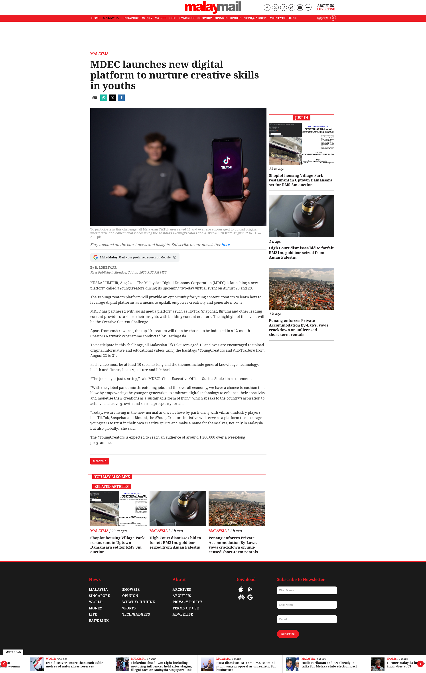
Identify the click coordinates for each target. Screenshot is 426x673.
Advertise (325, 9)
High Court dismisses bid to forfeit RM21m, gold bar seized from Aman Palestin (175, 542)
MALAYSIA (111, 18)
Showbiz (131, 590)
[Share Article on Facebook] (121, 100)
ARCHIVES (182, 590)
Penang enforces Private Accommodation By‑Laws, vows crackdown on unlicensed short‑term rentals (233, 545)
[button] (174, 257)
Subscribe (288, 634)
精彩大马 (323, 18)
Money (95, 608)
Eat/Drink (99, 621)
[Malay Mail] (213, 12)
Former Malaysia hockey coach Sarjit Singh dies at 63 (388, 664)
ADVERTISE (183, 614)
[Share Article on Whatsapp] (103, 100)
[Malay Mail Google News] (250, 600)
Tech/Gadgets (136, 614)
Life (93, 614)
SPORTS (236, 18)
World (24, 658)
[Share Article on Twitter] (112, 100)
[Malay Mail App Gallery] (241, 600)
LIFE (172, 18)
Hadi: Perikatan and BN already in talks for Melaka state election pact (302, 664)
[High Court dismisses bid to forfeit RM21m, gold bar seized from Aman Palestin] (178, 508)
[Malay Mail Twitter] (275, 8)
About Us (325, 6)
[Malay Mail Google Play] (250, 592)
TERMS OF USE (186, 608)
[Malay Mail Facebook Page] (267, 8)
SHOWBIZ (204, 18)
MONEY (147, 18)
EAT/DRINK (187, 18)
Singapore (99, 596)
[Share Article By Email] (94, 100)
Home (95, 18)
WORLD (161, 18)
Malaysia (110, 658)
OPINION (221, 18)
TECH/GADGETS (255, 18)
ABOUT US (182, 596)
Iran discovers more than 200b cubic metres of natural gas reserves (47, 664)
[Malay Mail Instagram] (283, 8)
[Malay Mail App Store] (240, 592)
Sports (365, 658)
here (225, 244)
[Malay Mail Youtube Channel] (300, 8)
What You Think (283, 18)
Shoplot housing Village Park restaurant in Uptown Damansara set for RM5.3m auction (117, 545)
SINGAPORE (130, 18)
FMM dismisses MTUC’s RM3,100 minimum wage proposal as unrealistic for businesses (219, 666)
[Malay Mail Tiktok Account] (292, 8)
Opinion (130, 596)
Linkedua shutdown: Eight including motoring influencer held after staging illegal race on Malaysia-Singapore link (134, 666)
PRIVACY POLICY (187, 602)
